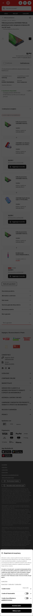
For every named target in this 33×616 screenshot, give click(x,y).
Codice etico (11, 584)
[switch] (27, 593)
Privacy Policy (4, 584)
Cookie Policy (4, 581)
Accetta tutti (16, 606)
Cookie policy (18, 584)
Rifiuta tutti (16, 611)
